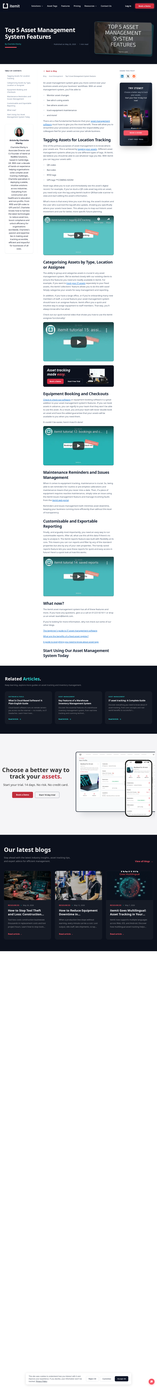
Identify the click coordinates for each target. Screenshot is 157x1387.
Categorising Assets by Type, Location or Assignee (19, 84)
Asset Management (56, 76)
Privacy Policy (41, 1381)
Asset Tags (52, 6)
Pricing (77, 6)
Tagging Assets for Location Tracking (18, 77)
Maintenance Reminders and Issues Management (19, 97)
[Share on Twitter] (128, 76)
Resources (89, 6)
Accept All (121, 1379)
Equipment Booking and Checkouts (17, 90)
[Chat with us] (152, 1382)
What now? (11, 110)
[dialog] (78, 1379)
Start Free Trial (74, 381)
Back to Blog (51, 71)
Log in (128, 6)
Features (65, 6)
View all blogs (144, 861)
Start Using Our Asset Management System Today (18, 115)
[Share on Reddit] (133, 76)
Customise (106, 1379)
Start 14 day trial (47, 795)
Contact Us (106, 6)
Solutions (36, 6)
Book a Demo (55, 381)
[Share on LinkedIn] (122, 76)
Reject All (92, 1379)
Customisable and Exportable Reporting (19, 104)
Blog (44, 76)
